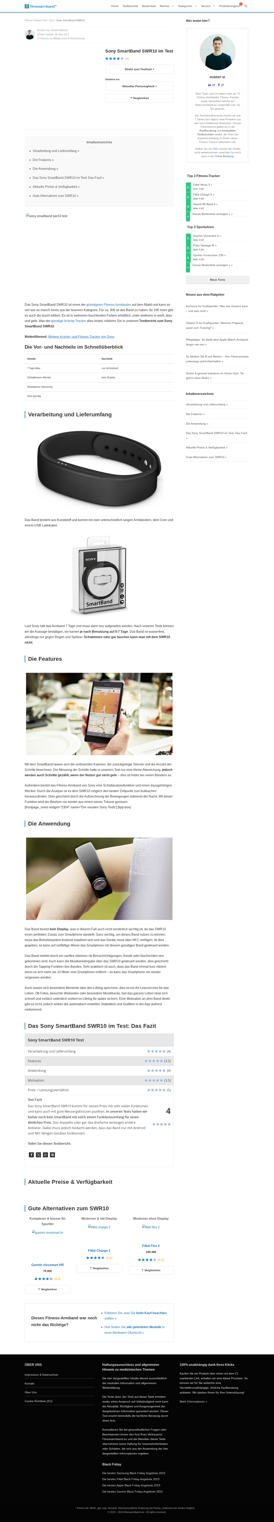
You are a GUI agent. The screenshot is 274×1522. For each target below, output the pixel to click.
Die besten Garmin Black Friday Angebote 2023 (132, 1491)
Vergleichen (141, 98)
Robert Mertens (59, 30)
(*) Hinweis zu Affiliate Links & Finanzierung (60, 38)
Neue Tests (217, 279)
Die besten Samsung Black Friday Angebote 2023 (133, 1473)
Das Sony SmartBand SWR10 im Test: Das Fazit (67, 177)
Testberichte (130, 6)
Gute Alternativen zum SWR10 (54, 195)
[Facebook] (221, 85)
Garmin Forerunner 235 (208, 255)
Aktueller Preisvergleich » (139, 86)
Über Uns (31, 1392)
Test (51, 20)
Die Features (42, 160)
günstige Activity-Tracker (68, 321)
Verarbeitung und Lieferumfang (55, 151)
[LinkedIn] (211, 85)
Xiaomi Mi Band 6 (204, 204)
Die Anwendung (44, 168)
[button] (31, 1154)
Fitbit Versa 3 (201, 184)
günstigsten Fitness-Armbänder (108, 304)
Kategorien (185, 6)
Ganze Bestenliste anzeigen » (211, 214)
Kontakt (29, 1383)
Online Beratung (224, 156)
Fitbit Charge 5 (202, 194)
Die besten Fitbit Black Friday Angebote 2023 (130, 1479)
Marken (164, 6)
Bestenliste (149, 6)
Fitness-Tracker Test (36, 20)
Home (115, 6)
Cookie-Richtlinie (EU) (39, 1401)
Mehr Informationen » (193, 1401)
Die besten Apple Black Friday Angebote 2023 (131, 1485)
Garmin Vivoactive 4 (206, 235)
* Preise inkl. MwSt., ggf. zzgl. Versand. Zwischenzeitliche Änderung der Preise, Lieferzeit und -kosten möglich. (135, 1508)
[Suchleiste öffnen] (246, 6)
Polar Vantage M (203, 245)
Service (205, 6)
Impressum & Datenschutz (41, 1374)
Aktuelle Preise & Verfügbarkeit (55, 186)
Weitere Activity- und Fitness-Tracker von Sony (81, 336)
